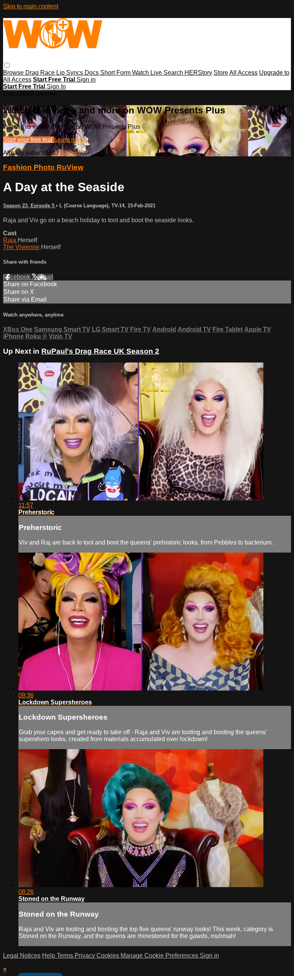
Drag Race (40, 72)
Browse (14, 72)
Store (221, 72)
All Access (243, 72)
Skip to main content (30, 6)
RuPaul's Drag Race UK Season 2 (100, 351)
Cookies (108, 955)
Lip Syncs (70, 72)
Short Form (116, 72)
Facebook (17, 277)
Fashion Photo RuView (43, 167)
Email (45, 277)
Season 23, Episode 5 (29, 205)
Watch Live (147, 72)
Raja (10, 240)
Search (174, 72)
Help (49, 955)
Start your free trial (28, 139)
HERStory (198, 72)
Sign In (56, 86)
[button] (7, 65)
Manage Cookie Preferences (160, 955)
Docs (92, 72)
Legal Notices (22, 955)
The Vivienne (22, 247)
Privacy (85, 955)
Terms (66, 955)
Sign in (86, 79)
